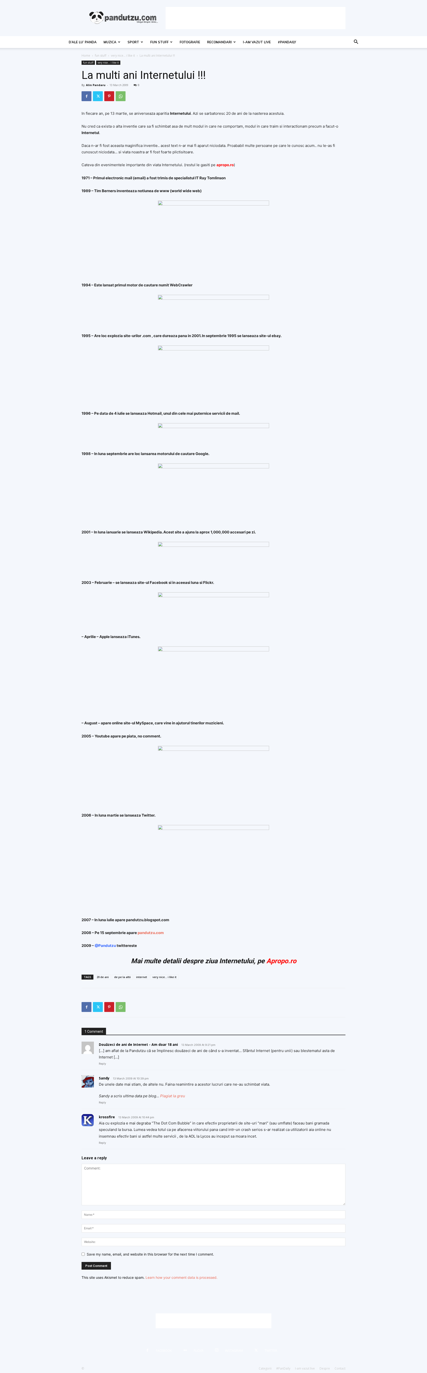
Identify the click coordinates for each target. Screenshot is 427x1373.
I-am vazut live (257, 42)
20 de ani (103, 977)
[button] (356, 42)
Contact (340, 1368)
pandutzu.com (151, 932)
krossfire (107, 1117)
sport (133, 42)
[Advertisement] (255, 18)
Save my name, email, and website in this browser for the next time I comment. (150, 1254)
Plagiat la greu (172, 1096)
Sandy (104, 1078)
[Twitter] (98, 96)
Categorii (265, 1368)
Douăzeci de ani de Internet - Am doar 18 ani (138, 1044)
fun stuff (159, 42)
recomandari (219, 42)
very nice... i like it (123, 55)
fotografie (190, 42)
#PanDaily (287, 42)
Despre (325, 1368)
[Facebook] (86, 96)
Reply (102, 1063)
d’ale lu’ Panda (83, 42)
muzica (110, 42)
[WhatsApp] (121, 96)
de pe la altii (122, 977)
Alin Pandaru (96, 85)
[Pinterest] (109, 96)
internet (141, 977)
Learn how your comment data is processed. (181, 1277)
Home (86, 55)
